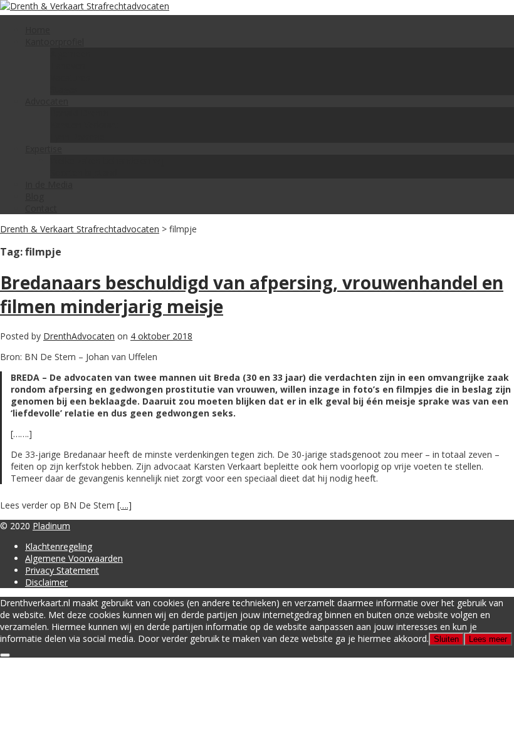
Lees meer (488, 639)
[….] (124, 505)
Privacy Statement (62, 570)
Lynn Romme (77, 137)
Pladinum (51, 526)
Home (37, 30)
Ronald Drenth (79, 113)
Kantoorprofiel (54, 42)
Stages (64, 89)
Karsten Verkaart (84, 125)
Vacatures (70, 77)
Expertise (43, 149)
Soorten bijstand (83, 172)
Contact (41, 208)
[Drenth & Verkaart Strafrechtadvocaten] (84, 6)
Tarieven (67, 65)
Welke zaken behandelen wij (107, 161)
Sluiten (446, 639)
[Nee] (5, 655)
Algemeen (70, 53)
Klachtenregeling (58, 546)
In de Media (49, 184)
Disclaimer (46, 582)
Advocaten (46, 101)
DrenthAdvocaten (79, 336)
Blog (34, 196)
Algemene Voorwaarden (74, 558)
